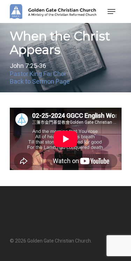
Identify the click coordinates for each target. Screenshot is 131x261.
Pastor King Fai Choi (38, 74)
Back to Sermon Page (40, 81)
